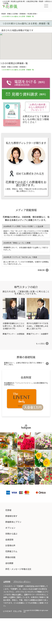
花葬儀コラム (11, 551)
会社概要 (9, 563)
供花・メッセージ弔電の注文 (18, 569)
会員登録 (9, 539)
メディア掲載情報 (26, 210)
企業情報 (6, 581)
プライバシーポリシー (22, 581)
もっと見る (40, 343)
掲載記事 (41, 270)
